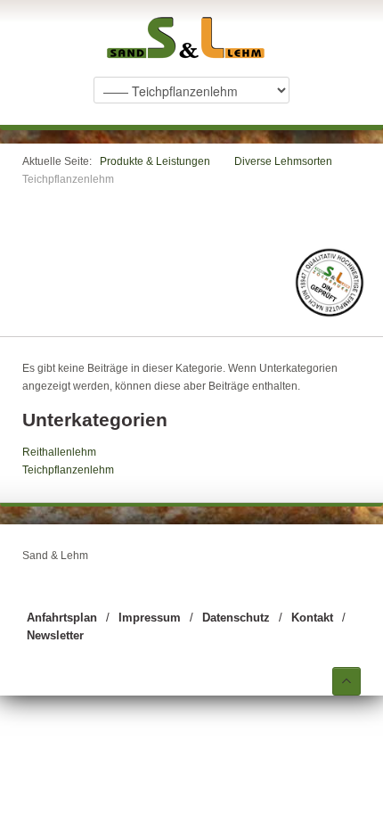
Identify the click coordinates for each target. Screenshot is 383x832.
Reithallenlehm (59, 452)
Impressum (149, 617)
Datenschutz (236, 617)
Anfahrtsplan (62, 617)
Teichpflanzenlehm (68, 470)
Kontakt (312, 617)
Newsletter (55, 635)
